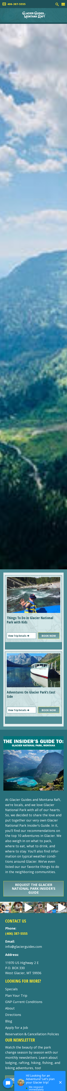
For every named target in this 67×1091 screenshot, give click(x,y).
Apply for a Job (16, 1027)
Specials (11, 989)
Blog (8, 1021)
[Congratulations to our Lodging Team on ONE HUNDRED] (17, 907)
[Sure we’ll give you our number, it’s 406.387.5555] (50, 907)
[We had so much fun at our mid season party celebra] (39, 907)
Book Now (49, 635)
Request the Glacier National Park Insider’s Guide (33, 889)
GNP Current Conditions (23, 1002)
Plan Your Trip (16, 995)
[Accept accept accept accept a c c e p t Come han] (5, 907)
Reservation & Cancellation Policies (32, 1034)
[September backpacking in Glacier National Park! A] (28, 907)
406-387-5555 (16, 4)
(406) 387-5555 (16, 933)
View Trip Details (17, 635)
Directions (13, 1015)
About (10, 1008)
